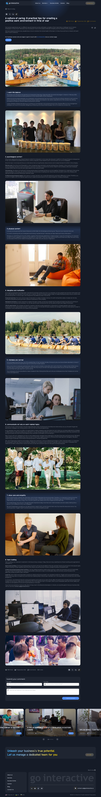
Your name (9, 681)
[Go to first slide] (57, 739)
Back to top (91, 770)
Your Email (46, 681)
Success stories (54, 3)
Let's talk (8, 40)
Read (18, 733)
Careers (62, 3)
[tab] (48, 739)
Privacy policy (92, 794)
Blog (68, 3)
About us (37, 3)
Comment (9, 687)
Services (44, 3)
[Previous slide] (44, 739)
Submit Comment (70, 698)
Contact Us (10, 789)
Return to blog (11, 9)
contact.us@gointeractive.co (85, 788)
